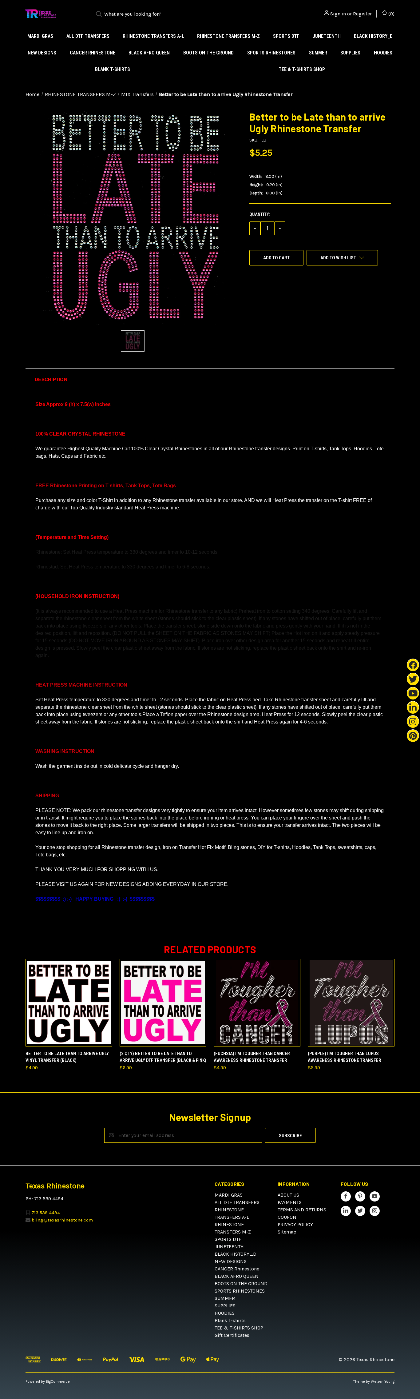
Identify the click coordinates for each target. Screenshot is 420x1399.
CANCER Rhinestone (92, 53)
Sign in (338, 14)
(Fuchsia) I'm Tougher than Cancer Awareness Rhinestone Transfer (252, 1057)
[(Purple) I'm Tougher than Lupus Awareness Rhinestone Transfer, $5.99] (351, 1002)
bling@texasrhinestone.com (62, 1220)
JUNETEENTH (327, 36)
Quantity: (259, 214)
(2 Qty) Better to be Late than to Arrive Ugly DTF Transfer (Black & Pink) (163, 1057)
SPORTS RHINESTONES (271, 53)
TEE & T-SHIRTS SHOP (302, 69)
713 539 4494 (46, 1212)
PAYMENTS (290, 1202)
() (390, 14)
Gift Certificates (232, 1335)
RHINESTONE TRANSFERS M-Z (228, 36)
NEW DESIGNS (42, 53)
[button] (210, 379)
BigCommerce (58, 1381)
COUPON (287, 1217)
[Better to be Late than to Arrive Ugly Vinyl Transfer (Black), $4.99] (69, 1002)
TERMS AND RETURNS (302, 1210)
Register (362, 14)
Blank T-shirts (112, 69)
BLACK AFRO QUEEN (149, 53)
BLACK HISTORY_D (373, 36)
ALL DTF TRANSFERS (87, 36)
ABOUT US (288, 1195)
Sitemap (287, 1232)
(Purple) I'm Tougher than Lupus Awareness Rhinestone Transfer (344, 1057)
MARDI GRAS (40, 36)
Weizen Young (382, 1381)
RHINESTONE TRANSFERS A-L (153, 36)
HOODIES (383, 53)
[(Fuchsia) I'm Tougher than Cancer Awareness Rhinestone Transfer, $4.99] (257, 1002)
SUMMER (318, 53)
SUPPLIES (350, 53)
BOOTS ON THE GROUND (208, 53)
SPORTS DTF (286, 36)
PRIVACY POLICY (295, 1224)
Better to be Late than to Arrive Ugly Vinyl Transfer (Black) (67, 1057)
